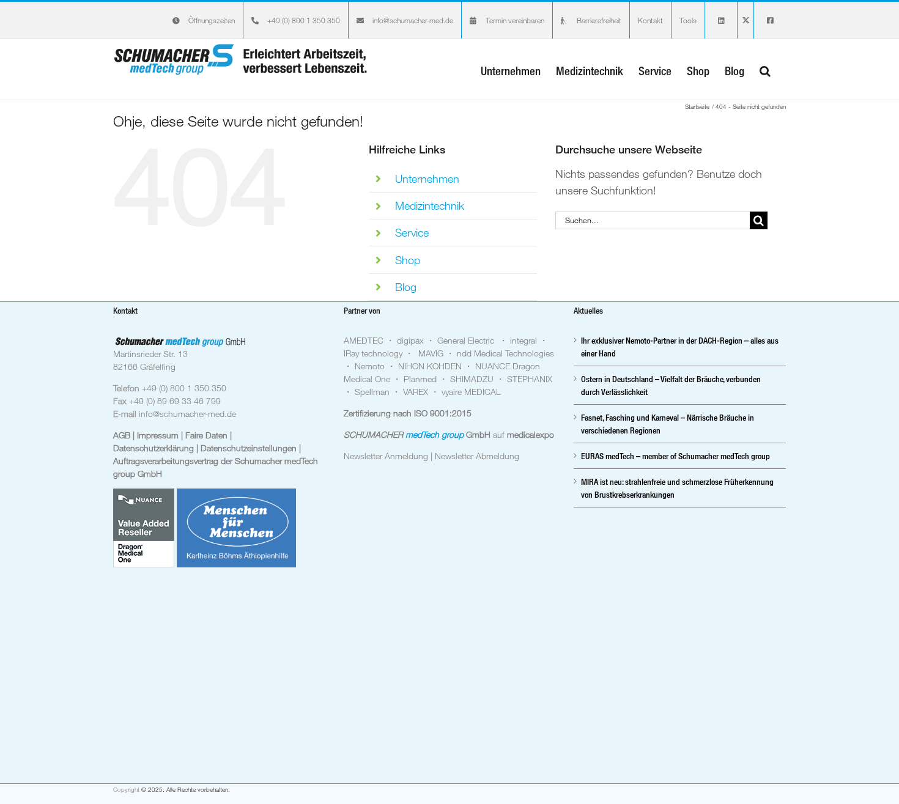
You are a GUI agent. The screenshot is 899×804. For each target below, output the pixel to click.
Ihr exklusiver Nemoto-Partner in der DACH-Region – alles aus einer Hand (680, 346)
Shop (407, 260)
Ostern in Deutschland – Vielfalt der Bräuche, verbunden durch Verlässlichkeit (671, 385)
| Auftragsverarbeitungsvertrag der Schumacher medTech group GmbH (215, 461)
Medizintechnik (429, 205)
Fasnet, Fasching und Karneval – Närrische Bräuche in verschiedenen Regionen (667, 423)
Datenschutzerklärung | (157, 448)
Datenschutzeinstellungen (250, 448)
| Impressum (157, 435)
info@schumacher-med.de (187, 413)
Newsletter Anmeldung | (389, 456)
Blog (405, 286)
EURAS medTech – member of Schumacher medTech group (675, 456)
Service (412, 232)
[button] (765, 69)
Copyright (126, 790)
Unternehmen (427, 178)
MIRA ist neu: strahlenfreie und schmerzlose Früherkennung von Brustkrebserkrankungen (677, 488)
